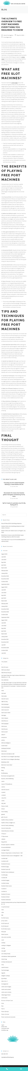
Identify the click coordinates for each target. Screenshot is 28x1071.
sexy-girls (3, 951)
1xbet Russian (4, 729)
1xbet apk (3, 693)
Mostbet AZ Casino (5, 864)
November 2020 (5, 647)
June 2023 (3, 592)
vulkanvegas (14, 82)
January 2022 (4, 636)
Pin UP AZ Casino (5, 918)
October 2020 (4, 650)
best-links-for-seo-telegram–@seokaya (10, 756)
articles (3, 740)
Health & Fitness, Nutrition (7, 819)
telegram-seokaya (5, 975)
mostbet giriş (4, 874)
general (3, 814)
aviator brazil (4, 745)
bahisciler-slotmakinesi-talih (7, 753)
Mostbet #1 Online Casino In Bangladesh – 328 (11, 855)
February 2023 (4, 603)
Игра (2, 1006)
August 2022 (4, 620)
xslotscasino (4, 997)
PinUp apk (3, 931)
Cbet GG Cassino (5, 789)
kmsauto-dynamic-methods (7, 844)
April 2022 (3, 631)
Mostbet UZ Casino (5, 894)
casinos (3, 786)
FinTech (3, 808)
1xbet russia (4, 726)
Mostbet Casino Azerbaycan (7, 872)
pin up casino (4, 920)
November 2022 (5, 611)
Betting (3, 767)
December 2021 (4, 639)
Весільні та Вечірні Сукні (7, 1000)
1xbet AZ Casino (5, 698)
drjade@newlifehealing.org (7, 1057)
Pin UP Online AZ (4, 926)
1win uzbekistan (4, 680)
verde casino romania (6, 992)
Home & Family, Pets (6, 828)
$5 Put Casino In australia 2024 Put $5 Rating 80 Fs (14, 504)
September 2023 (5, 584)
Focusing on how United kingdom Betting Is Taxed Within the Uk (14, 483)
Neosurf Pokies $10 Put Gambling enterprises (11, 523)
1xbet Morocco (4, 720)
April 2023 (3, 598)
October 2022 (4, 614)
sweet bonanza (4, 967)
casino (2, 781)
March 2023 (4, 600)
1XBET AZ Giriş (4, 701)
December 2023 (5, 576)
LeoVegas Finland (5, 850)
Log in (2, 1025)
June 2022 (3, 625)
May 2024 (3, 562)
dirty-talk (3, 803)
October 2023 (4, 581)
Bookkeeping (4, 773)
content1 (3, 792)
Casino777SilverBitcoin (6, 784)
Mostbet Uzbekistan (6, 899)
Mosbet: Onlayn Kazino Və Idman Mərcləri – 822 (12, 853)
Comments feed (5, 1028)
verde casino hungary (6, 986)
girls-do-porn (4, 817)
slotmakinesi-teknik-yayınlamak (8, 956)
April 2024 (3, 565)
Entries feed (4, 1026)
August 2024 (4, 554)
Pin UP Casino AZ (5, 923)
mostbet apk (4, 858)
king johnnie (4, 841)
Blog (2, 770)
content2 (3, 795)
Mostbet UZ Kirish (5, 897)
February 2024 (4, 570)
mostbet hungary (5, 880)
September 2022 (5, 617)
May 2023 (3, 595)
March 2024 (4, 567)
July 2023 (3, 589)
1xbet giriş (3, 715)
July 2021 (3, 644)
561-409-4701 (4, 1054)
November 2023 (5, 578)
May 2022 (3, 628)
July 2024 (3, 556)
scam (2, 940)
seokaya (3, 942)
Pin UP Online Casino (5, 929)
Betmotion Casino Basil (6, 765)
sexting (3, 948)
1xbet (2, 690)
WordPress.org (4, 1030)
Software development (6, 962)
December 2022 (5, 609)
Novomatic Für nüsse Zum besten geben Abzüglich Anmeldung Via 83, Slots (14, 494)
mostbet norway (5, 883)
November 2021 (5, 642)
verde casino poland (6, 989)
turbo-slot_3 (4, 981)
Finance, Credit (4, 806)
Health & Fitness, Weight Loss (8, 822)
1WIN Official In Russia (6, 672)
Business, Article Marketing (7, 778)
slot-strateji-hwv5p (5, 953)
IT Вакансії (3, 833)
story (2, 964)
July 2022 (3, 622)
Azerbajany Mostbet (5, 748)
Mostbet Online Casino (6, 886)
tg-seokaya (4, 978)
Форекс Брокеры (5, 1011)
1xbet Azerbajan (5, 704)
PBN (2, 915)
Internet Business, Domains (7, 831)
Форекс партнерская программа (8, 1017)
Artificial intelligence (5, 742)
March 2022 (4, 633)
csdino (3, 800)
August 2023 (4, 587)
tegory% (3, 973)
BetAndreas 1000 (5, 762)
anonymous (4, 737)
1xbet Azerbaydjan (5, 707)
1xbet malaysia (4, 718)
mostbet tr (3, 888)
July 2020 (3, 653)
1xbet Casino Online (5, 712)
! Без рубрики (4, 661)
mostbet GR (4, 877)
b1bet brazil (4, 751)
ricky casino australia (6, 937)
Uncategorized (7, 37)
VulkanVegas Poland (5, 995)
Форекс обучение (5, 1014)
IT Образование (4, 836)
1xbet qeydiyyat (4, 723)
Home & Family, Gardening (7, 825)
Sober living (4, 959)
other (2, 912)
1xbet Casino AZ (5, 709)
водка (2, 1003)
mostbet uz (4, 891)
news (2, 909)
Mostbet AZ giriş (5, 866)
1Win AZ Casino (4, 667)
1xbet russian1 (4, 731)
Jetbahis (3, 839)
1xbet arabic (4, 696)
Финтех (3, 1008)
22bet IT (3, 734)
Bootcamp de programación (7, 775)
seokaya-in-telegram (6, 945)
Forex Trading (4, 811)
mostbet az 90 (4, 861)
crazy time (3, 798)
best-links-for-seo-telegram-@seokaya (10, 759)
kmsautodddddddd (5, 847)
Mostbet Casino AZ (5, 869)
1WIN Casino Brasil (5, 669)
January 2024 (4, 573)
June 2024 (3, 559)
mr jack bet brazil (5, 906)
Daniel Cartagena (8, 35)
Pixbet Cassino (4, 934)
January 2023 (4, 606)
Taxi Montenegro (5, 970)
